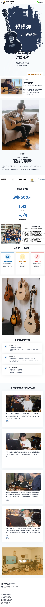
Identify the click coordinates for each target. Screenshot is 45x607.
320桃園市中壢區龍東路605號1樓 (11, 586)
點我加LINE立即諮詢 (5, 584)
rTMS (2, 603)
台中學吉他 (3, 599)
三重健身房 (8, 600)
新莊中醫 (8, 602)
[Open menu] (2, 2)
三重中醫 (3, 602)
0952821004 (7, 587)
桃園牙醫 (3, 600)
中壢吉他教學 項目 (22, 340)
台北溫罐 (6, 603)
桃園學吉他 (9, 599)
